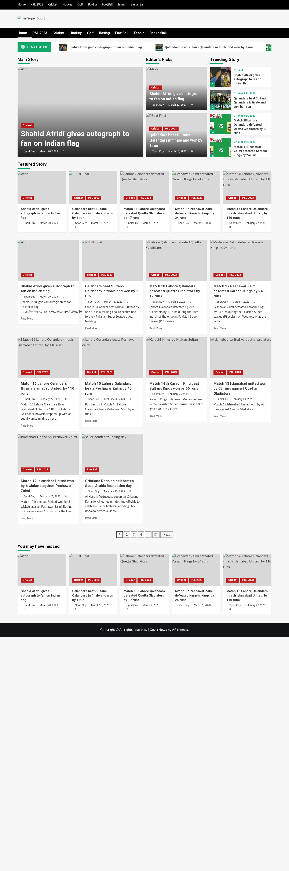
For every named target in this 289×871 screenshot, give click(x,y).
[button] (268, 33)
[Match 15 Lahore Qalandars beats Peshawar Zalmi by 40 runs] (112, 357)
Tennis (122, 4)
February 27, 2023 (255, 223)
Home (22, 4)
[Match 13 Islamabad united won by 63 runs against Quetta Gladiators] (240, 357)
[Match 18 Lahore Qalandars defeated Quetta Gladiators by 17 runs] (220, 124)
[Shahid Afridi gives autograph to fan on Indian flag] (80, 112)
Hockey (67, 4)
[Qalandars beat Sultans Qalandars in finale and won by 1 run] (220, 100)
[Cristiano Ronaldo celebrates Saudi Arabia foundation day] (112, 454)
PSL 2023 (37, 4)
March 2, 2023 (151, 223)
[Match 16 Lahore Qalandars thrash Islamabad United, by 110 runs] (247, 187)
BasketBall (137, 4)
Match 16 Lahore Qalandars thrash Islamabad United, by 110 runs (247, 213)
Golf (80, 4)
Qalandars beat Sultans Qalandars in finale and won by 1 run (208, 47)
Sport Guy (29, 151)
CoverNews (158, 629)
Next (167, 534)
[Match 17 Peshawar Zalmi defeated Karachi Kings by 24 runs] (220, 148)
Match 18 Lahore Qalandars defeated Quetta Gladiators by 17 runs (144, 213)
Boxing (92, 4)
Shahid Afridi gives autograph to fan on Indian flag (105, 47)
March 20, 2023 (49, 151)
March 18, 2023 (177, 151)
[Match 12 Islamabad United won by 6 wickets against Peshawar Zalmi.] (48, 454)
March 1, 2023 (202, 223)
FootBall (107, 4)
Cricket (52, 4)
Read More (27, 318)
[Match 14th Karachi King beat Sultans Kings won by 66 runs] (176, 357)
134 (155, 534)
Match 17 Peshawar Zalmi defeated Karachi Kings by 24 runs (250, 151)
